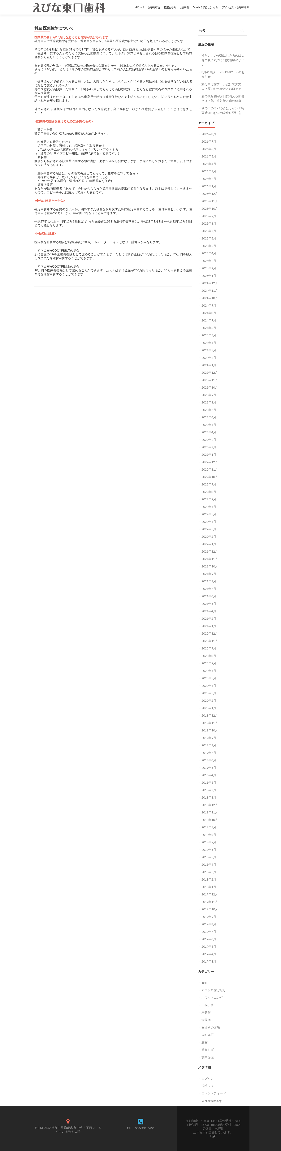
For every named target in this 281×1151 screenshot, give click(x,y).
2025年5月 (208, 246)
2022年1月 (208, 544)
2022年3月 (208, 529)
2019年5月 (208, 767)
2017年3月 (208, 961)
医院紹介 (170, 7)
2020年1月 (208, 708)
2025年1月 (208, 275)
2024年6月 (208, 328)
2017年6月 (208, 939)
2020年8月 (208, 655)
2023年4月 (208, 432)
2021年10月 (209, 566)
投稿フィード (210, 1086)
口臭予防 (207, 1005)
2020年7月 (208, 663)
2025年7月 (208, 231)
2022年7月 (208, 499)
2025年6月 (208, 238)
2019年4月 (208, 775)
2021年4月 (208, 611)
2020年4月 (208, 685)
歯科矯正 (207, 1035)
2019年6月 (208, 760)
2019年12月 (209, 715)
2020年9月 (208, 648)
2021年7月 (208, 588)
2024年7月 (208, 320)
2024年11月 (209, 290)
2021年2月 (208, 618)
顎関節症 (207, 1057)
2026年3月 (208, 171)
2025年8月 (208, 223)
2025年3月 (208, 260)
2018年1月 (208, 887)
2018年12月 (209, 805)
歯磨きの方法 (210, 1027)
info (204, 982)
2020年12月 (209, 633)
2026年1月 (208, 186)
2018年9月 (208, 827)
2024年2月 (208, 357)
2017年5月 (208, 946)
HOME (139, 7)
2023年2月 (208, 447)
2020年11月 (209, 641)
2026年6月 (208, 149)
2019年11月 (209, 723)
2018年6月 (208, 849)
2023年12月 (209, 372)
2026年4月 (208, 164)
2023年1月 (208, 454)
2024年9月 (208, 305)
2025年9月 (208, 216)
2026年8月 (208, 134)
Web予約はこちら (205, 7)
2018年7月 (208, 842)
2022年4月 (208, 521)
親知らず (207, 1049)
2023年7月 (208, 410)
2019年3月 (208, 782)
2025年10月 (209, 208)
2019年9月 (208, 737)
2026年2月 (208, 178)
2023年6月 (208, 417)
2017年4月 (208, 954)
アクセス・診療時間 (235, 7)
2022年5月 (208, 514)
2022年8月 (208, 492)
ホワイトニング (212, 997)
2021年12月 (209, 551)
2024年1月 (208, 365)
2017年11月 (209, 901)
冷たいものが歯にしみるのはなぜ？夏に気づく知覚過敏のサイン (222, 60)
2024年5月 (208, 335)
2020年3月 (208, 693)
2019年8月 (208, 745)
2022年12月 (209, 462)
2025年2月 (208, 268)
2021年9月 (208, 574)
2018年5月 (208, 857)
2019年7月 (208, 752)
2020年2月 (208, 700)
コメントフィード (213, 1093)
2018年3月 (208, 872)
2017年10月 (209, 909)
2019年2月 (208, 790)
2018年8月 (208, 834)
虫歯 (204, 1042)
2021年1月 (208, 626)
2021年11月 (209, 559)
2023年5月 (208, 424)
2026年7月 (208, 141)
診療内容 (154, 7)
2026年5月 (208, 156)
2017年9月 (208, 916)
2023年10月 (209, 387)
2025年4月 (208, 253)
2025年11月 (209, 201)
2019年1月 (208, 797)
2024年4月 (208, 342)
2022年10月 (209, 477)
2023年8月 (208, 402)
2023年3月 (208, 439)
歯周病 (206, 1020)
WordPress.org (211, 1100)
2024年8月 (208, 313)
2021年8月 (208, 581)
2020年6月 (208, 670)
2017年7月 (208, 931)
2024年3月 (208, 350)
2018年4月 (208, 864)
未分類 (206, 1012)
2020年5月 (208, 678)
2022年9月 (208, 484)
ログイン (207, 1078)
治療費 (184, 7)
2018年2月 (208, 879)
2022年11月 (209, 469)
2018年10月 (209, 819)
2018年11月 (209, 812)
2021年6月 (208, 596)
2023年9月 (208, 395)
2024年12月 (209, 283)
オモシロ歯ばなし (213, 990)
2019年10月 (209, 730)
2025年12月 (209, 193)
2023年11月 (209, 380)
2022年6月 (208, 506)
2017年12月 (209, 894)
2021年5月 (208, 603)
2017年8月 (208, 924)
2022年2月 (208, 536)
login (213, 1136)
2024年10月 (209, 298)
